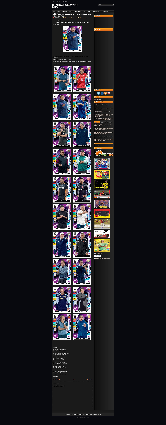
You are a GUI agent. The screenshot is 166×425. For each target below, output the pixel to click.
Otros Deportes (105, 11)
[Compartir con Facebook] (57, 376)
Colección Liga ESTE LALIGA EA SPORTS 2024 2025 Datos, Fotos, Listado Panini (103, 133)
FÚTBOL (84, 11)
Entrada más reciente (56, 379)
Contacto (65, 1)
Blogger (100, 414)
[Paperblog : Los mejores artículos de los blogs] (97, 256)
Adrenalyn (71, 11)
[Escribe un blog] (55, 376)
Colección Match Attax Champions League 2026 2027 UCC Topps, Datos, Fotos (104, 109)
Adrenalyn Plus (71, 17)
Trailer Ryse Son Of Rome (100, 145)
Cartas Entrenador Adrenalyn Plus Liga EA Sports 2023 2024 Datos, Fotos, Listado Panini (72, 15)
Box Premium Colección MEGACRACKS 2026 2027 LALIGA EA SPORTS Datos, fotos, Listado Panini (104, 115)
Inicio (54, 1)
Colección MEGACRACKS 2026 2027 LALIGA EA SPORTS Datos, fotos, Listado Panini (103, 119)
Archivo (109, 122)
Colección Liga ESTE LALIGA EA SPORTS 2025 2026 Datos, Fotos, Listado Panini (103, 129)
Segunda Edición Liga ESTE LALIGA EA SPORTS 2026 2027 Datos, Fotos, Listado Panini (103, 105)
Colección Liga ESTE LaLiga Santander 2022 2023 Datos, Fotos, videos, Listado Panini (102, 125)
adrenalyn (66, 17)
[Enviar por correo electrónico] (53, 376)
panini (76, 17)
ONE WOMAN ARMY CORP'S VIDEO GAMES (65, 6)
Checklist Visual (96, 11)
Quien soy (59, 1)
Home (54, 11)
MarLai (88, 417)
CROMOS (89, 11)
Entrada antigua (89, 379)
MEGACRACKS (64, 11)
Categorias (103, 122)
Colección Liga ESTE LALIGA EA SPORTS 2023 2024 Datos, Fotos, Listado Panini (103, 136)
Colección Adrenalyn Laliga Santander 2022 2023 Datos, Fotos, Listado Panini (103, 140)
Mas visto (97, 122)
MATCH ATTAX (78, 11)
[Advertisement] (103, 51)
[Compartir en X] (56, 376)
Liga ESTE (58, 11)
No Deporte (55, 13)
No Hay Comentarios (82, 17)
